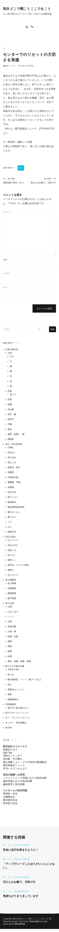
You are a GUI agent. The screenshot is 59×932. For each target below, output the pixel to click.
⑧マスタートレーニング (17, 712)
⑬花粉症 (12, 502)
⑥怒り (11, 570)
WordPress (20, 924)
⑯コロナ (12, 517)
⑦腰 (10, 424)
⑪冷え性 (12, 492)
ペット (11, 616)
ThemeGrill (34, 921)
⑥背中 (11, 419)
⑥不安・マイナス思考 (18, 565)
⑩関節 (11, 439)
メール (6, 273)
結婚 (10, 656)
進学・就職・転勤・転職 (19, 661)
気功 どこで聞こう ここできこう (27, 8)
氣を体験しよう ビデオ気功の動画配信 (25, 762)
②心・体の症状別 (13, 444)
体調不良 (12, 532)
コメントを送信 (44, 308)
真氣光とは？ (10, 749)
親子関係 (12, 598)
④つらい (12, 555)
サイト (6, 287)
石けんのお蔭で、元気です (43, 181)
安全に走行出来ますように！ (20, 850)
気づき (11, 674)
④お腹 (11, 409)
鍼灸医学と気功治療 (14, 784)
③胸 (10, 404)
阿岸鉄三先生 (10, 803)
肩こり (13, 394)
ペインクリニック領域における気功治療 (25, 777)
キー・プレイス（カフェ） (18, 717)
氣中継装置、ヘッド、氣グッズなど (24, 679)
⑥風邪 (11, 472)
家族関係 (12, 593)
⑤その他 (9, 603)
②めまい (12, 452)
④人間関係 (10, 580)
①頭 (10, 353)
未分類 (8, 727)
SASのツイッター (12, 755)
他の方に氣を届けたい (18, 708)
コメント (7, 212)
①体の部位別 (11, 349)
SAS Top (7, 752)
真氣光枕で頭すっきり (13, 181)
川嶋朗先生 (9, 796)
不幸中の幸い (14, 669)
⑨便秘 (11, 487)
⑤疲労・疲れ (14, 467)
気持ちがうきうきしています (20, 896)
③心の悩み (10, 536)
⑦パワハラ (13, 575)
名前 (5, 260)
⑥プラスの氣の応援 (14, 666)
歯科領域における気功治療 (17, 781)
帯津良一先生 (10, 793)
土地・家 (12, 631)
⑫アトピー (13, 497)
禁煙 (10, 651)
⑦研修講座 (10, 704)
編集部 (6, 66)
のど (12, 356)
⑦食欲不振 (13, 477)
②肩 (10, 391)
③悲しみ (12, 550)
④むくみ (12, 462)
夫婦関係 (12, 588)
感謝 (10, 641)
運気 (10, 694)
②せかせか (13, 545)
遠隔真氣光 (13, 699)
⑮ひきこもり (14, 512)
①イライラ (13, 540)
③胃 (10, 399)
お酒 (10, 606)
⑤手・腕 (12, 414)
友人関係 (12, 583)
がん (10, 527)
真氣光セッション (16, 689)
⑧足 (10, 429)
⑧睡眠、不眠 (14, 482)
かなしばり (13, 611)
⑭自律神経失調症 (16, 507)
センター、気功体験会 (15, 722)
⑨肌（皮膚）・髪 (16, 434)
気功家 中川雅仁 (12, 758)
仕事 (10, 621)
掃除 (10, 646)
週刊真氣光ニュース (14, 765)
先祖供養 (12, 626)
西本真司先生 (10, 800)
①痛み (11, 447)
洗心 (10, 684)
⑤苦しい (12, 560)
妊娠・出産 (13, 636)
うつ (10, 522)
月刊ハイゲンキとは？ (15, 768)
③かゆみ (12, 457)
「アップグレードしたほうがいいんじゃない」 (29, 866)
